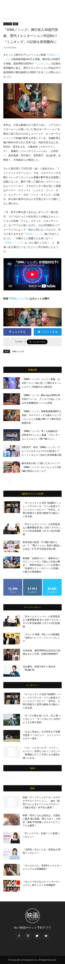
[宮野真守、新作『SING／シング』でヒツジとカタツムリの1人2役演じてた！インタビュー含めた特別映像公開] (11, 451)
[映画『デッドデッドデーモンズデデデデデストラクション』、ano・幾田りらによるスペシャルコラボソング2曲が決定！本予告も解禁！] (11, 801)
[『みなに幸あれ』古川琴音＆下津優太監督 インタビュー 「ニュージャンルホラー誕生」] (11, 736)
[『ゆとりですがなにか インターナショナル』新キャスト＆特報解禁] (11, 886)
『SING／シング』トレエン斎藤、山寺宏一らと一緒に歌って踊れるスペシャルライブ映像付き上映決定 (41, 383)
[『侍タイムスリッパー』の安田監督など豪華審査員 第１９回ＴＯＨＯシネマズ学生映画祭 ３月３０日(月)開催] (11, 528)
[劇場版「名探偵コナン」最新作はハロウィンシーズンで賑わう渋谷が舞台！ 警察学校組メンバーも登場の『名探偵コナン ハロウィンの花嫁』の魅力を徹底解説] (11, 562)
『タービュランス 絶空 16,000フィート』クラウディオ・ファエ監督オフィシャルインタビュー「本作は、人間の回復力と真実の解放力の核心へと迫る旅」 (42, 510)
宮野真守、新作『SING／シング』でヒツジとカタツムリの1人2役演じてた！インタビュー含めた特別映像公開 (41, 451)
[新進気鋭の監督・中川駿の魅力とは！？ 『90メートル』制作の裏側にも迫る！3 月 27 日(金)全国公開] (11, 546)
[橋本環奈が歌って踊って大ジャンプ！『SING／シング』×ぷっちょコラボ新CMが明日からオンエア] (11, 467)
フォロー (32, 580)
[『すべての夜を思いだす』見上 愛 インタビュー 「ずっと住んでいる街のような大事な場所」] (11, 720)
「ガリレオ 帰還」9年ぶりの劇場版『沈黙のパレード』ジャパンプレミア (41, 637)
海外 (15, 24)
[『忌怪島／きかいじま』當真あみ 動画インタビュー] (11, 853)
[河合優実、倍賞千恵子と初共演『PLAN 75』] (11, 671)
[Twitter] (37, 936)
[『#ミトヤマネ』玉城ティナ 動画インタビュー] (11, 837)
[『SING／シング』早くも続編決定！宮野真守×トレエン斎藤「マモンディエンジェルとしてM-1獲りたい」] (11, 435)
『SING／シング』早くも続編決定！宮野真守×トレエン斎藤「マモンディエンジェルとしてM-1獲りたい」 (41, 435)
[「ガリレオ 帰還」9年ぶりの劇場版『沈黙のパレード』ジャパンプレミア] (11, 638)
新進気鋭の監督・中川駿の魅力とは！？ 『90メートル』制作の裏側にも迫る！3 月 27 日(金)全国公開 (42, 545)
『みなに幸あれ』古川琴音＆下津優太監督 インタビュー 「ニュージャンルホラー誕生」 (42, 735)
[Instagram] (28, 936)
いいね (13, 580)
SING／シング (34, 233)
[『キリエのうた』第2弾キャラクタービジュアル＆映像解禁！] (11, 870)
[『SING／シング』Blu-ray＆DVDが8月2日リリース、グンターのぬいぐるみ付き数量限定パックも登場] (11, 399)
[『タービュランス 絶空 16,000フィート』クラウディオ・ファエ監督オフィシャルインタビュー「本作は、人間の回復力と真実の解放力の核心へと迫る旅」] (11, 507)
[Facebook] (19, 936)
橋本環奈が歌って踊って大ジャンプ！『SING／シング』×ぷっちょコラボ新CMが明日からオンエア (41, 467)
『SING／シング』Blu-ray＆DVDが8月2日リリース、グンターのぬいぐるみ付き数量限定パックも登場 (41, 399)
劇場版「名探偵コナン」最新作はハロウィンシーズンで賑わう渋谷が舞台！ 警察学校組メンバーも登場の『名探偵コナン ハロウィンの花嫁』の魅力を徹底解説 (41, 565)
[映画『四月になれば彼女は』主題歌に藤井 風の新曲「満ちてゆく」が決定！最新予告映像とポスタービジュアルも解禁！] (11, 819)
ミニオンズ (42, 63)
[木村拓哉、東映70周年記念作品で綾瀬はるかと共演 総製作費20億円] (11, 655)
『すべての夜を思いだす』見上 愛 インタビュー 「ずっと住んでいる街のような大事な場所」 (42, 719)
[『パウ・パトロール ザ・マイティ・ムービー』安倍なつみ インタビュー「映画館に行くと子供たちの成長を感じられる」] (11, 752)
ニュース (16, 18)
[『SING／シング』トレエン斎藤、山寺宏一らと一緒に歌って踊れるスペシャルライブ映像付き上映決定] (11, 383)
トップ (6, 18)
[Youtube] (46, 936)
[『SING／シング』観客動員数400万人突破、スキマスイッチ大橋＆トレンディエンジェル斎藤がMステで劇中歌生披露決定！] (11, 415)
